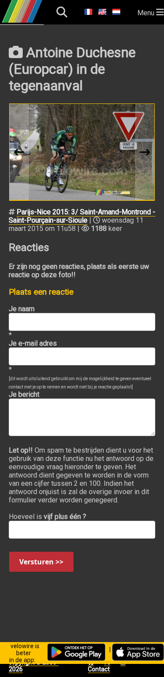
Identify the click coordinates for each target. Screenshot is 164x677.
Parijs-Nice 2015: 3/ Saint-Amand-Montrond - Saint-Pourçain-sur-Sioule (82, 216)
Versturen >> (41, 562)
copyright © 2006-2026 (34, 666)
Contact (99, 669)
